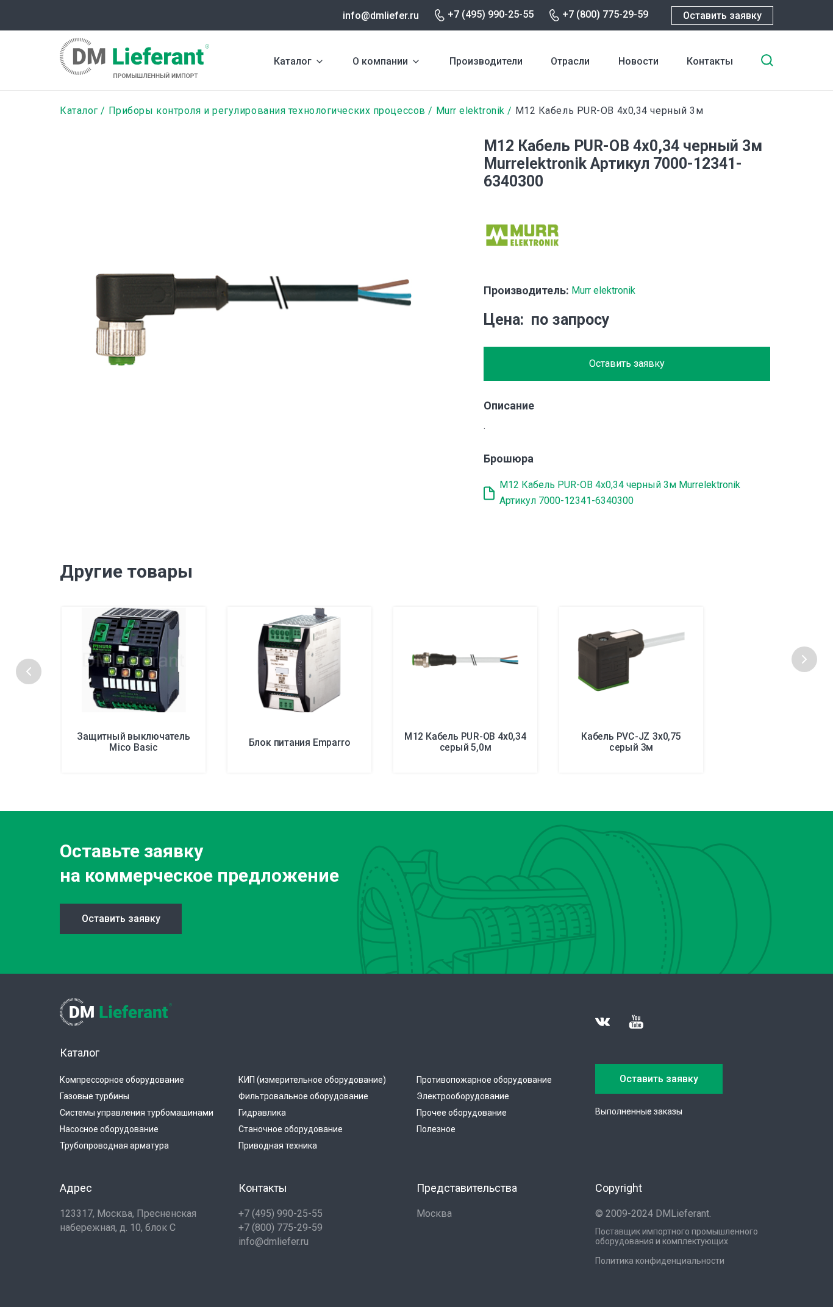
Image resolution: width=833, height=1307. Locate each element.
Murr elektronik (470, 110)
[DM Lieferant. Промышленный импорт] (134, 74)
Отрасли (570, 61)
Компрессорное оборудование (122, 1080)
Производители (486, 61)
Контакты (710, 61)
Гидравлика (262, 1113)
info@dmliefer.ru (381, 15)
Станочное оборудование (290, 1129)
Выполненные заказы (638, 1111)
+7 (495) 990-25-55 (491, 14)
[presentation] (28, 671)
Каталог (293, 61)
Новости (638, 61)
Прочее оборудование (461, 1113)
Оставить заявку (722, 15)
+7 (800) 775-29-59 (605, 14)
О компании (380, 61)
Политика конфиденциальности (659, 1261)
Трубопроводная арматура (114, 1145)
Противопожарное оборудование (484, 1080)
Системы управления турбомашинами (136, 1113)
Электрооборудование (462, 1096)
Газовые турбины (94, 1096)
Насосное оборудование (109, 1129)
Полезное (436, 1129)
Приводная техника (277, 1145)
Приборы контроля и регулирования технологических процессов (267, 110)
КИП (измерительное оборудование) (312, 1080)
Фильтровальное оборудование (303, 1096)
